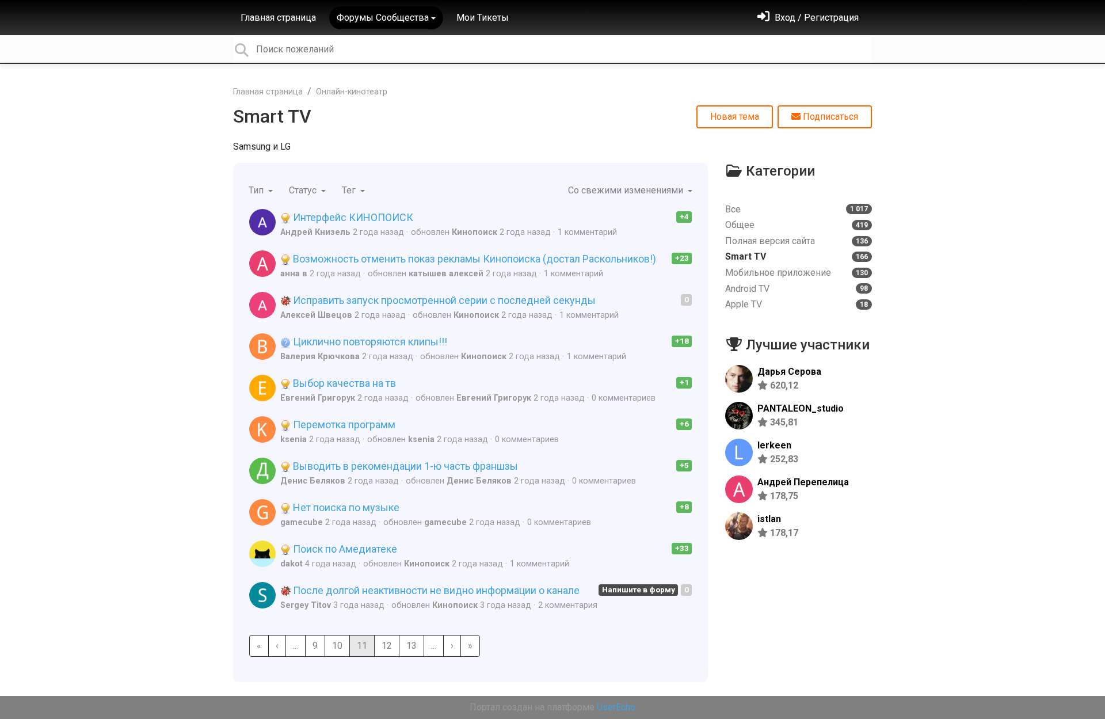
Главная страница (278, 17)
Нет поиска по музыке (345, 507)
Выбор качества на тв (343, 383)
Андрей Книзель (315, 232)
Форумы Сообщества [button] (383, 17)
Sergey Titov (305, 605)
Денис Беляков (312, 481)
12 (387, 645)
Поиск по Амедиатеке (344, 549)
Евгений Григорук (317, 398)
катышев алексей (446, 274)
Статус (304, 190)
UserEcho (616, 707)
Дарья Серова (789, 371)
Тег (350, 190)
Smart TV (272, 116)
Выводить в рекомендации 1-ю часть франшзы (404, 466)
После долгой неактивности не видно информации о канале (435, 590)
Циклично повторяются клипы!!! (369, 342)
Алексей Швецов (316, 315)
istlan (769, 518)
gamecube (301, 522)
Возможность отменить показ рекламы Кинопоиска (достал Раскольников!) (473, 259)
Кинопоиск (474, 232)
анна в (293, 274)
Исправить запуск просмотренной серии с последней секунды (443, 300)
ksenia (293, 439)
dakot (291, 564)
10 (337, 645)
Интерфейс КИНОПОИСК (352, 217)
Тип (257, 190)
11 (362, 645)
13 (411, 645)
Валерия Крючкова (320, 357)
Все (796, 209)
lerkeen (774, 445)
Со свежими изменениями (626, 190)
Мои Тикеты (482, 17)
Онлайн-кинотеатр (351, 92)
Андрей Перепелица (803, 482)
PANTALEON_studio (800, 408)
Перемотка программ (343, 425)
